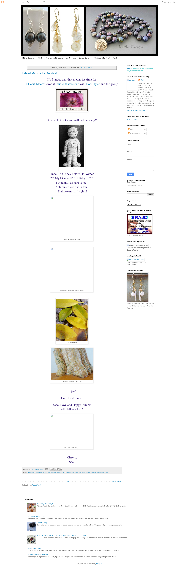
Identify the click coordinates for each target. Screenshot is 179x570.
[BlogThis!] (53, 469)
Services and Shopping (54, 58)
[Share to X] (56, 469)
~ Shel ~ (40, 58)
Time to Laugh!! (42, 523)
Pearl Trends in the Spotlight (38, 554)
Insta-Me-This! (132, 120)
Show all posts (86, 67)
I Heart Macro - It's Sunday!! (40, 73)
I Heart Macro (35, 84)
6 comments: (39, 469)
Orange (75, 472)
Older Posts (116, 481)
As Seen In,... (71, 58)
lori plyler (47, 472)
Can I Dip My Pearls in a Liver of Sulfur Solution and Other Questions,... (62, 535)
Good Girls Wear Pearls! (36, 517)
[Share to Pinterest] (60, 469)
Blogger (99, 564)
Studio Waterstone (67, 84)
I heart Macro (40, 472)
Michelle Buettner (56, 472)
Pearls (115, 58)
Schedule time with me (135, 185)
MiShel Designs (28, 58)
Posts (132, 129)
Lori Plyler (93, 84)
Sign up (129, 69)
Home (67, 481)
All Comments (135, 133)
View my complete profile (136, 111)
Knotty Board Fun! (34, 548)
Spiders (93, 472)
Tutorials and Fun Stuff (102, 58)
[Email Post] (46, 469)
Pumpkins (82, 472)
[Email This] (51, 469)
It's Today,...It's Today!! (45, 504)
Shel (142, 80)
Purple (88, 472)
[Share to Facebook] (58, 469)
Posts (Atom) (36, 485)
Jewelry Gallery (84, 58)
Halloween (31, 472)
